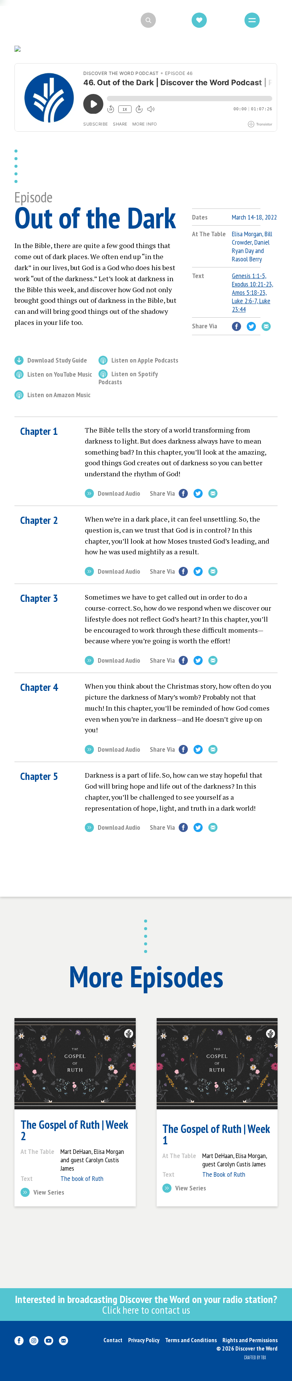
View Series (48, 1192)
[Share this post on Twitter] (251, 326)
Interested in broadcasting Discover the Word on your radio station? (146, 1304)
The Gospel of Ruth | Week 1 (216, 1134)
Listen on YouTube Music (59, 375)
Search (171, 20)
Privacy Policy (143, 1340)
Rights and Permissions (250, 1340)
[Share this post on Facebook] (236, 326)
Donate (223, 20)
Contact (112, 1340)
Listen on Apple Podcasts (144, 360)
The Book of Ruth (223, 1174)
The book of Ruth (81, 1178)
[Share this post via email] (266, 326)
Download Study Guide (57, 360)
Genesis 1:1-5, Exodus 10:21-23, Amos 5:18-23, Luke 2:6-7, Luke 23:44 (252, 292)
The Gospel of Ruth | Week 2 (74, 1130)
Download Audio (119, 494)
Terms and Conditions (191, 1340)
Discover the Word (53, 20)
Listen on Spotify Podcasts (127, 378)
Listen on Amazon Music (58, 395)
